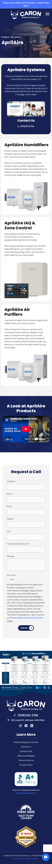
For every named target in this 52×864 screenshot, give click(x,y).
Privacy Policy (16, 618)
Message (10, 556)
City (8, 531)
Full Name (11, 481)
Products (5, 37)
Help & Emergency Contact (26, 742)
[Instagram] (20, 725)
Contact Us (26, 746)
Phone (10, 494)
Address (10, 519)
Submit (24, 627)
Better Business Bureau (26, 793)
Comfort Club (26, 751)
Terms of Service (35, 618)
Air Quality (15, 37)
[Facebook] (26, 725)
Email (9, 506)
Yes (12, 579)
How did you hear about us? (18, 543)
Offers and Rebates (26, 755)
